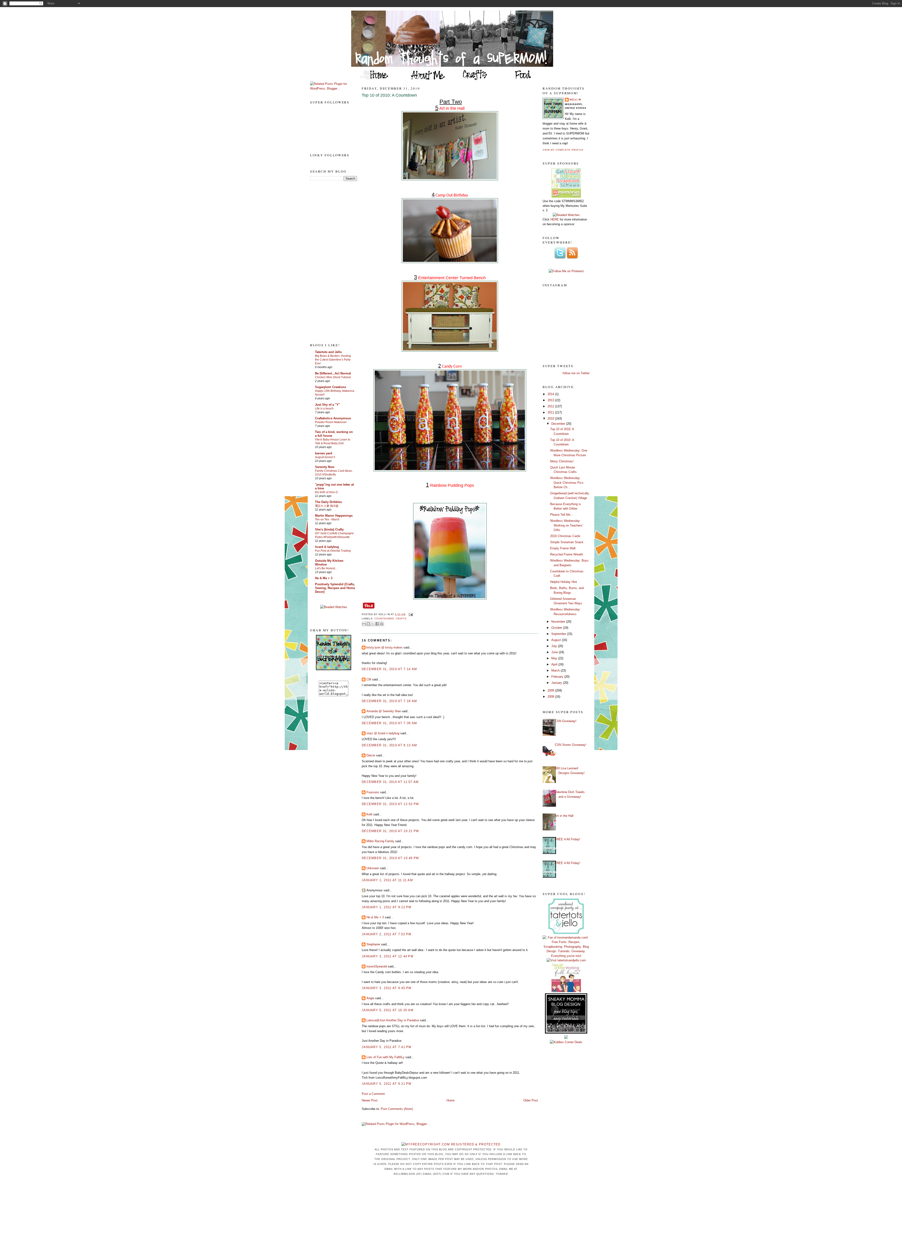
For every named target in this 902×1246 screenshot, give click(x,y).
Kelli (369, 814)
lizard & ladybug (327, 547)
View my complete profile (563, 150)
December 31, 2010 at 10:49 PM (390, 858)
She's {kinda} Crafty (329, 529)
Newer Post (369, 1100)
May (554, 658)
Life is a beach (324, 408)
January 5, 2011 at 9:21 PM (387, 1083)
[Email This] (364, 623)
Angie (370, 998)
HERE (554, 219)
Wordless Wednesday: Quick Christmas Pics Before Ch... (566, 482)
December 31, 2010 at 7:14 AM (389, 669)
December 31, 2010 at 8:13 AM (389, 745)
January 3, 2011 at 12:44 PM (387, 956)
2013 (551, 400)
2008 (551, 696)
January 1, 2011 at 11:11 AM (387, 880)
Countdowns (384, 618)
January (557, 682)
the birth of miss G (326, 492)
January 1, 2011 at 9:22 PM (387, 907)
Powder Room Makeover (331, 422)
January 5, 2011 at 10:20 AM (387, 1010)
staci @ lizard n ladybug (382, 733)
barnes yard (323, 453)
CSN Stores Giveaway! (570, 745)
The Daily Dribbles (328, 502)
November (558, 621)
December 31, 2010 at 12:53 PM (390, 804)
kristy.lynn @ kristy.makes (384, 647)
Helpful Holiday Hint (563, 582)
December (558, 423)
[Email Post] (410, 614)
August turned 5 (325, 457)
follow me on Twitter (576, 373)
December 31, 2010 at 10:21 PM (390, 831)
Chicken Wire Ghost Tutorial (333, 377)
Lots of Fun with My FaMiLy (385, 1057)
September (559, 634)
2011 (551, 412)
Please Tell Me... (561, 514)
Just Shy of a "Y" (327, 404)
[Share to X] (372, 623)
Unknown (372, 868)
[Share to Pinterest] (381, 623)
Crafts (401, 618)
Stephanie (373, 944)
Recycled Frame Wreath (566, 554)
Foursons (372, 792)
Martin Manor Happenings (334, 515)
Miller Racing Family (380, 841)
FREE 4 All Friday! (567, 839)
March (556, 670)
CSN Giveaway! (565, 721)
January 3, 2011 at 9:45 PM (387, 988)
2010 (551, 418)
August (556, 640)
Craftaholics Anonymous (333, 418)
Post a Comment (373, 1094)
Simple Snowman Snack (566, 542)
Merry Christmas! (562, 461)
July (554, 646)
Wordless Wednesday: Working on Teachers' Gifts (566, 525)
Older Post (530, 1100)
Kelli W (575, 99)
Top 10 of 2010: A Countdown (389, 95)
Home (451, 1100)
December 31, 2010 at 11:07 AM (390, 782)
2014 (551, 394)
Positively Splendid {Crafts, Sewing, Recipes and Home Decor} (335, 588)
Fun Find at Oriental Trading (333, 550)
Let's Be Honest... (326, 568)
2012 (551, 406)
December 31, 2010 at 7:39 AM (389, 723)
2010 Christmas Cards (565, 536)
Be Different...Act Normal (333, 373)
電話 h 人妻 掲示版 (326, 505)
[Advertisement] (329, 261)
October (557, 627)
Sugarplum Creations (330, 387)
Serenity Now (324, 467)
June (555, 652)
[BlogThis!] (368, 623)
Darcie (370, 755)
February (557, 676)
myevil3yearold (376, 966)
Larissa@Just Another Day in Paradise (392, 1020)
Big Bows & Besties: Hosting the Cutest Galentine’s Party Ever (333, 359)
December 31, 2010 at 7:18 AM (389, 701)
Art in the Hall (564, 816)
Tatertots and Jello (328, 352)
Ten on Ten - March (327, 519)
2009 (551, 690)
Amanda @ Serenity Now (383, 711)
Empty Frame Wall (562, 548)
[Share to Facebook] (377, 623)
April (554, 664)
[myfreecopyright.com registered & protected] (451, 1144)
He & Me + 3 (323, 578)
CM (368, 679)
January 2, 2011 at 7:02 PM (387, 934)
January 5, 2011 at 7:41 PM (387, 1047)
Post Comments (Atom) (397, 1109)
